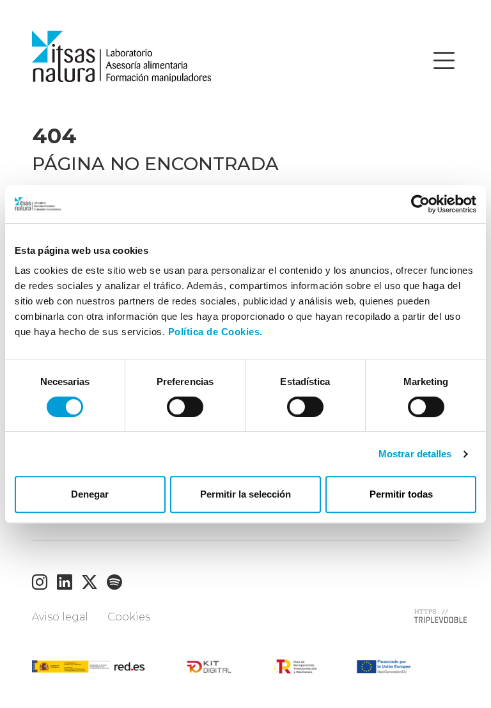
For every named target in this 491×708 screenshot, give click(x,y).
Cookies (128, 617)
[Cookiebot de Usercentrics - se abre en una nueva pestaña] (420, 204)
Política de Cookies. (215, 331)
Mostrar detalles (415, 453)
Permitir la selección (245, 494)
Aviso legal (60, 617)
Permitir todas (401, 494)
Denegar (90, 494)
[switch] (185, 407)
